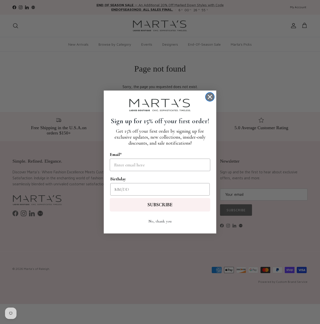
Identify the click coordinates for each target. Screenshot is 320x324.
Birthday (118, 179)
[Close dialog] (210, 97)
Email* (116, 154)
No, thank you (160, 221)
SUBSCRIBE (160, 205)
